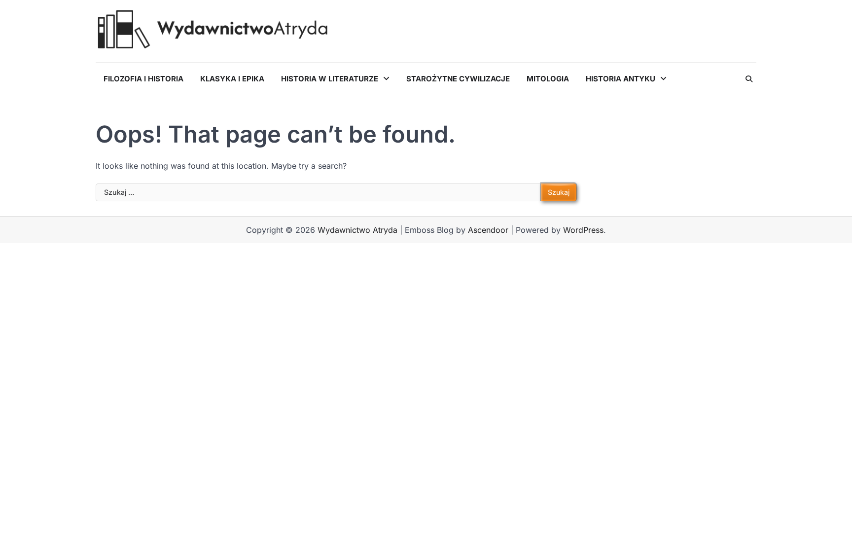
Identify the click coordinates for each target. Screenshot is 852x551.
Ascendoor (488, 230)
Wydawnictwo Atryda (357, 230)
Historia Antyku (620, 78)
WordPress (583, 230)
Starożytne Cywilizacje (458, 78)
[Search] (749, 79)
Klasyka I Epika (232, 78)
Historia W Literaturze (329, 78)
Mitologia (548, 78)
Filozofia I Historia (143, 78)
